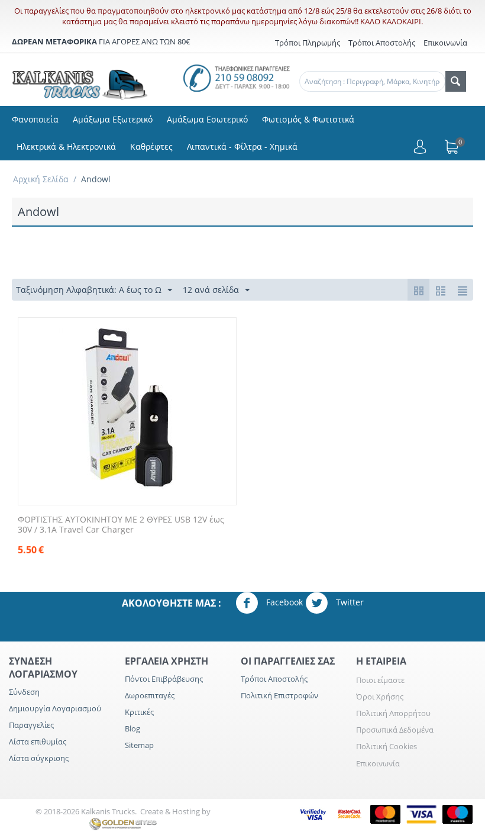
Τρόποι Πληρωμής (307, 42)
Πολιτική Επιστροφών (279, 695)
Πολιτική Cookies (386, 746)
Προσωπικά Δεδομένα (395, 729)
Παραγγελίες (31, 725)
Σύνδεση (24, 691)
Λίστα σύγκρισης (39, 758)
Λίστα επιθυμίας (37, 741)
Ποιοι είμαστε (380, 680)
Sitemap (139, 745)
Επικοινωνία (378, 763)
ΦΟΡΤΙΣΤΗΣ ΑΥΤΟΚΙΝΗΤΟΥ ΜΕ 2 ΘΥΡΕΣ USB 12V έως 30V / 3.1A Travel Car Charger (121, 525)
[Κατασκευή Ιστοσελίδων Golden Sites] (123, 823)
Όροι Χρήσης (379, 696)
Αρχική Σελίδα (41, 179)
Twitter (349, 601)
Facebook (283, 601)
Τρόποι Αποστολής (381, 42)
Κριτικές (139, 712)
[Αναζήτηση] (455, 81)
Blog (132, 728)
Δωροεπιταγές (149, 695)
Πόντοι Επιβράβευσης (164, 678)
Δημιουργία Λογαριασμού (55, 708)
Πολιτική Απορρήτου (393, 713)
